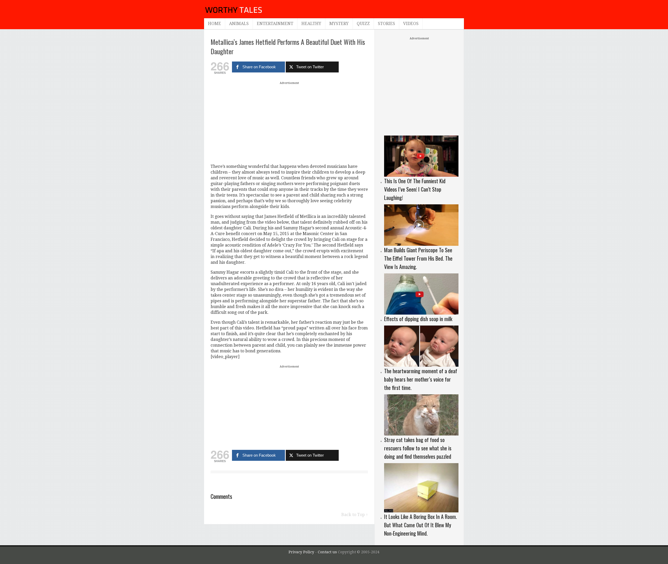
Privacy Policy (301, 552)
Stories (386, 23)
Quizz (363, 23)
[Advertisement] (289, 122)
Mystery (339, 23)
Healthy (311, 23)
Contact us (328, 552)
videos (411, 23)
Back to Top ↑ (354, 514)
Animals (239, 23)
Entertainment (275, 23)
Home (214, 23)
